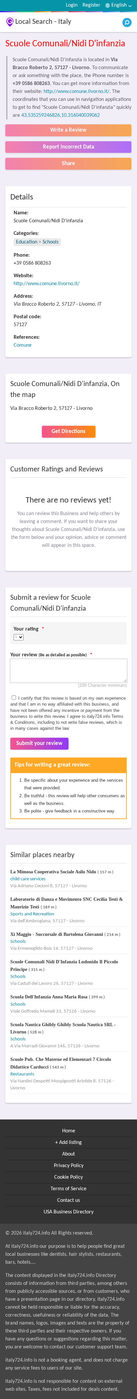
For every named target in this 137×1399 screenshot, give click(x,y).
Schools (51, 242)
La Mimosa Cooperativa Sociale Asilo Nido (53, 871)
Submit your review (39, 743)
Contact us (68, 1200)
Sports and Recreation (32, 914)
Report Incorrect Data (68, 147)
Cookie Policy (68, 1177)
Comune (23, 345)
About (68, 1154)
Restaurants (22, 1074)
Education (26, 242)
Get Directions (68, 431)
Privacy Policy (68, 1165)
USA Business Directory (68, 1212)
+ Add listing (68, 1142)
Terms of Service (68, 1189)
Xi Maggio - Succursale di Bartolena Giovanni (57, 934)
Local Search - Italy (43, 22)
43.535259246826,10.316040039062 (60, 115)
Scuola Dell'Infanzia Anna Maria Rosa (49, 996)
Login (71, 5)
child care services (28, 879)
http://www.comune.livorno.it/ (76, 91)
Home (68, 1131)
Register (91, 5)
